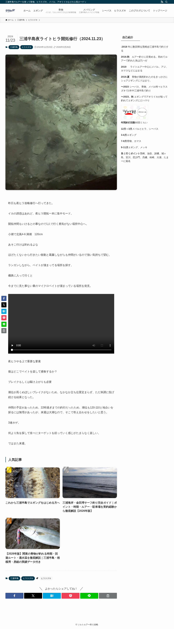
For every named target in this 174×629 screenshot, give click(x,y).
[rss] (162, 2)
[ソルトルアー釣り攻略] (10, 10)
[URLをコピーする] (108, 596)
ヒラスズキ (26, 47)
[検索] (166, 2)
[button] (14, 596)
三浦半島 (14, 47)
